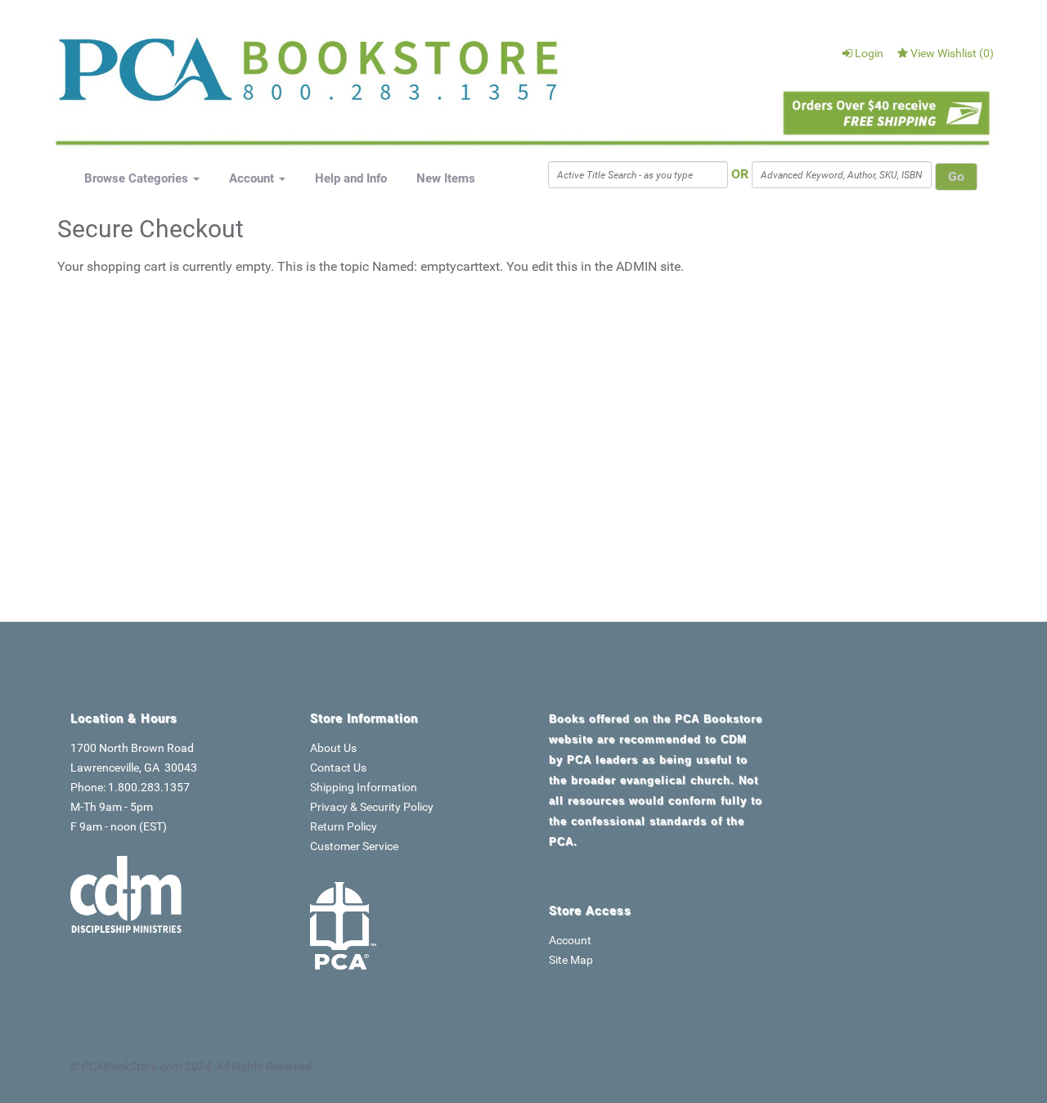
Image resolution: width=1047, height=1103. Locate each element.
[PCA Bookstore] (140, 75)
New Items (445, 178)
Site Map (571, 959)
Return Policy (343, 826)
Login (869, 53)
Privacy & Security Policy (372, 806)
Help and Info (351, 178)
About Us (333, 747)
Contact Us (338, 767)
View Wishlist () (952, 53)
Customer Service (354, 846)
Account (253, 178)
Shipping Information (363, 787)
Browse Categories (137, 178)
